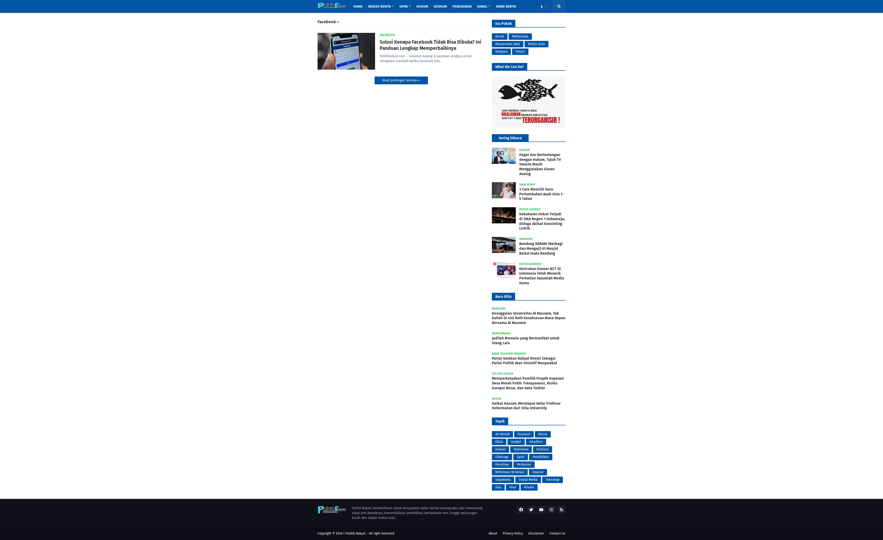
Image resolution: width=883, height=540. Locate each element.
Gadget (516, 442)
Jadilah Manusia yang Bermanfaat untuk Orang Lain (525, 340)
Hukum (500, 449)
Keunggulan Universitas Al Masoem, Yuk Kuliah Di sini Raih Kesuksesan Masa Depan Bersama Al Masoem (528, 318)
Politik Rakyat (356, 533)
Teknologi (552, 480)
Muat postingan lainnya (400, 80)
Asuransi (524, 434)
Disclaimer (536, 533)
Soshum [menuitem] (440, 6)
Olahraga (502, 457)
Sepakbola (503, 480)
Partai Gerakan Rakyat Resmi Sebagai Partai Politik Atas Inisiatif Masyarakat (524, 360)
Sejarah (538, 472)
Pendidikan (541, 457)
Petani (520, 52)
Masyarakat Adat (507, 44)
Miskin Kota (536, 44)
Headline (536, 442)
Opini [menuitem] (403, 6)
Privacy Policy (513, 533)
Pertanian (524, 464)
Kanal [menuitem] (482, 6)
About (493, 533)
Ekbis (499, 442)
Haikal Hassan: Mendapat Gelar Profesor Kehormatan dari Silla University (526, 405)
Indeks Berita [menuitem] (379, 6)
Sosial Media (528, 480)
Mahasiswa (520, 36)
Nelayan (501, 52)
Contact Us (557, 533)
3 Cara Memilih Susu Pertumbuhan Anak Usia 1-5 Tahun (541, 194)
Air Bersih (502, 434)
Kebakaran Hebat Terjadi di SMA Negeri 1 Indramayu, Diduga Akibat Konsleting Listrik (542, 221)
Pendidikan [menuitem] (462, 6)
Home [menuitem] (358, 6)
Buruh (499, 36)
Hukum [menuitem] (422, 6)
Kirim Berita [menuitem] (506, 6)
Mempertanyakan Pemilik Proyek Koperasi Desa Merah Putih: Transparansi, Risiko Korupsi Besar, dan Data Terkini (528, 383)
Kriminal (542, 449)
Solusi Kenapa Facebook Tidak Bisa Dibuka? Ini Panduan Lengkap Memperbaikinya (430, 45)
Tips (498, 487)
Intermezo (521, 449)
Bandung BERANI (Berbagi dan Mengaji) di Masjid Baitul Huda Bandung (541, 249)
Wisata (529, 487)
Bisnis (542, 434)
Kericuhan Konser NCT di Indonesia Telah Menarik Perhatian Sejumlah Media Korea (541, 276)
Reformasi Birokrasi (509, 472)
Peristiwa (502, 464)
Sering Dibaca (510, 138)
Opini (521, 457)
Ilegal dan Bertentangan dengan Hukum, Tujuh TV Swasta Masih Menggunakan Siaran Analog (540, 164)
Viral (512, 487)
